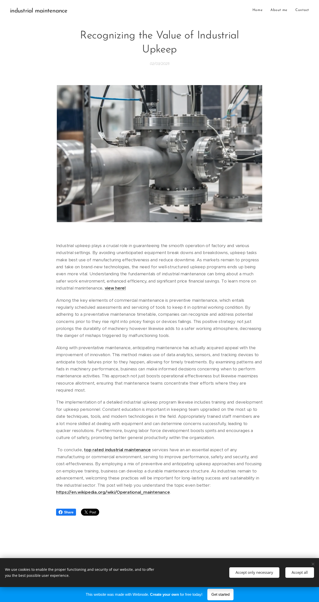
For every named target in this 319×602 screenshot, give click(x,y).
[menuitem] (259, 10)
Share (69, 512)
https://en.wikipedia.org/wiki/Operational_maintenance (113, 492)
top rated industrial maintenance (117, 449)
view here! (115, 288)
